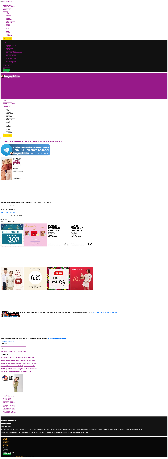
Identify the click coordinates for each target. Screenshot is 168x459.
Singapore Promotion (40, 432)
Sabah (7, 31)
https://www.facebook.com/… (9, 212)
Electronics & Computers (11, 51)
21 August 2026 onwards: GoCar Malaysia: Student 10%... (18, 366)
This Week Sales (6, 65)
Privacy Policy (6, 451)
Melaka (8, 18)
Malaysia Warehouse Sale (81, 429)
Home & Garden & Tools (11, 56)
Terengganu (9, 35)
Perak (7, 27)
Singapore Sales (17, 432)
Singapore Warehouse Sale (28, 432)
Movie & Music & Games (11, 59)
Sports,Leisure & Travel (11, 61)
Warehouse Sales (7, 5)
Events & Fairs (6, 9)
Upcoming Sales (6, 67)
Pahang (8, 24)
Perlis (7, 28)
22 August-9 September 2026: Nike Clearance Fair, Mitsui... (18, 360)
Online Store (9, 22)
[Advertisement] (40, 89)
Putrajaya (8, 29)
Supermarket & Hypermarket (12, 62)
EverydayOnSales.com (6, 429)
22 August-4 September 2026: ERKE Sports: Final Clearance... (19, 363)
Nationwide (9, 19)
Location (5, 11)
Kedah (7, 14)
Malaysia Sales (7, 8)
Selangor (8, 34)
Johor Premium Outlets (7, 341)
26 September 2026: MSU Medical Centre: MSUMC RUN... (18, 357)
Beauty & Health (9, 48)
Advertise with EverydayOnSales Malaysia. (104, 312)
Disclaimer (5, 449)
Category (5, 42)
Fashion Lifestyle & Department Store (14, 52)
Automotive (8, 43)
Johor (7, 12)
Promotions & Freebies (9, 6)
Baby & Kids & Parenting (11, 45)
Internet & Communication (11, 58)
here (87, 432)
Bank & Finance (9, 46)
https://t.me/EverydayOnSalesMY (57, 338)
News (4, 68)
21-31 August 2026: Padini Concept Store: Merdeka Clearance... (20, 369)
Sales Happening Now (7, 64)
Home (4, 3)
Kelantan (8, 15)
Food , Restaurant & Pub (11, 54)
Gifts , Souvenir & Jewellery (11, 55)
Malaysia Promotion (94, 429)
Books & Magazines (10, 49)
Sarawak (8, 32)
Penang (8, 25)
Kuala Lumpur (9, 16)
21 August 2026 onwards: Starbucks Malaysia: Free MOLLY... (19, 371)
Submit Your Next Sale (8, 452)
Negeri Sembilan (10, 21)
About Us (5, 448)
